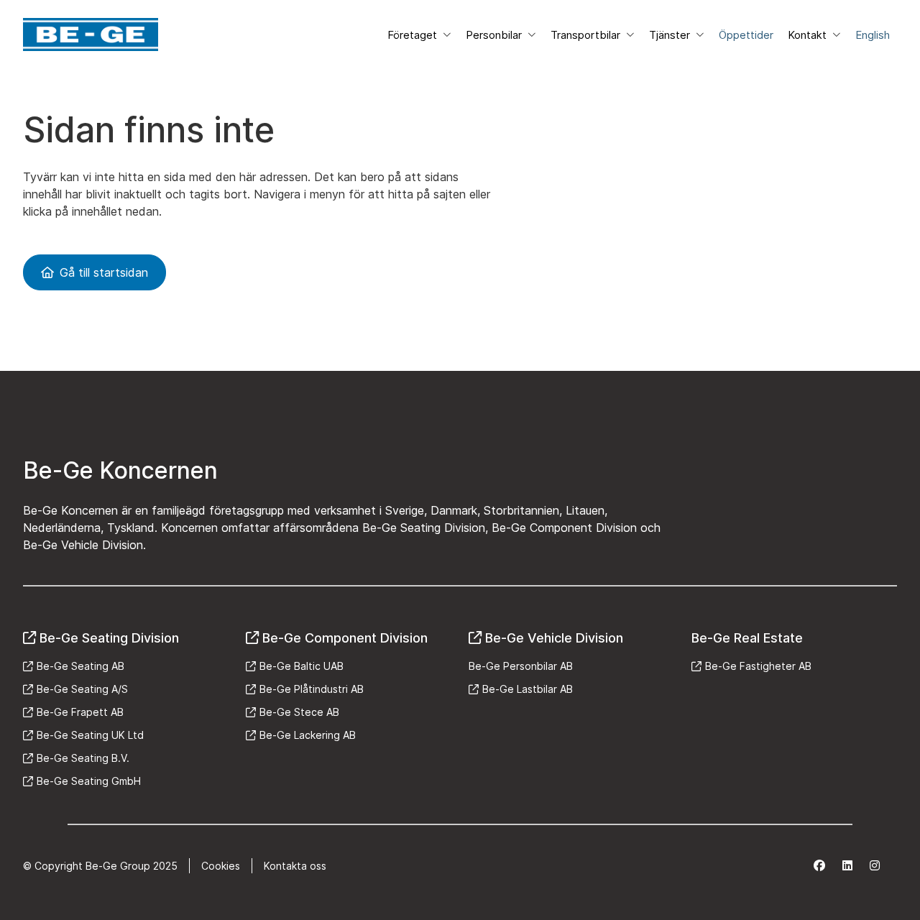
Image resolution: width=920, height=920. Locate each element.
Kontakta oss (295, 866)
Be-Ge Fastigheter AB (758, 666)
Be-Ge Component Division (345, 637)
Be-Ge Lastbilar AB (527, 689)
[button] (419, 35)
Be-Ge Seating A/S (82, 689)
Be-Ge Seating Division (109, 637)
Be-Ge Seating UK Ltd (90, 735)
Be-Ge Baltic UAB (301, 666)
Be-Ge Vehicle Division (554, 637)
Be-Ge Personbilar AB (521, 666)
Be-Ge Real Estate (747, 637)
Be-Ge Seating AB (80, 666)
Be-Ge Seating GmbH (89, 781)
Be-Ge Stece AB (299, 712)
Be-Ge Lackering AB (307, 735)
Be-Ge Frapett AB (80, 712)
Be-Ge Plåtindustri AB (311, 689)
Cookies (220, 866)
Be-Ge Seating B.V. (83, 758)
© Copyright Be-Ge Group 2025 (100, 866)
